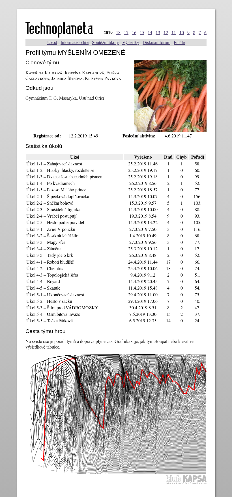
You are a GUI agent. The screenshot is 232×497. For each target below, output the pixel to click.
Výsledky (130, 42)
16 (134, 32)
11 (173, 32)
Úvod (52, 42)
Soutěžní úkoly (105, 42)
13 (158, 32)
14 (150, 32)
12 (166, 32)
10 (181, 32)
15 (142, 32)
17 (126, 32)
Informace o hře (75, 42)
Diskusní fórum (156, 42)
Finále (179, 42)
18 (118, 32)
